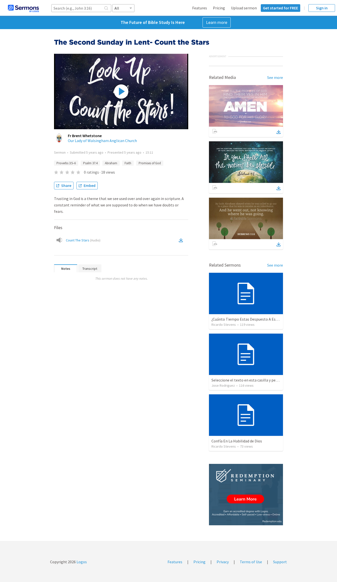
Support (280, 561)
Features (199, 7)
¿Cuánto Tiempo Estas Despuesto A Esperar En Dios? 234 (258, 319)
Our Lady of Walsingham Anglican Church (102, 140)
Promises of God (150, 163)
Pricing (219, 7)
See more (275, 77)
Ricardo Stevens (223, 324)
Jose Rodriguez (223, 385)
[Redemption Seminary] (246, 494)
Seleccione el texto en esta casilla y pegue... (247, 380)
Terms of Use (251, 561)
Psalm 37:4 (90, 163)
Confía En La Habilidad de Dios (236, 440)
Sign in (322, 7)
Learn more (216, 22)
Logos (81, 561)
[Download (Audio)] (182, 240)
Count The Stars (83, 240)
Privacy (223, 561)
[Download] (279, 132)
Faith (128, 163)
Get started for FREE (280, 7)
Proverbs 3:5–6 (66, 163)
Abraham (111, 163)
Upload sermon (244, 7)
